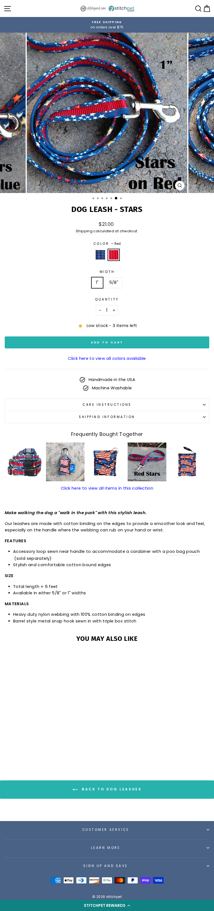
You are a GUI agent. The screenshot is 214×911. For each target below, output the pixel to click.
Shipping (84, 231)
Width (107, 272)
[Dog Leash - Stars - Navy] (41, 746)
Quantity (107, 299)
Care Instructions (107, 404)
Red (113, 254)
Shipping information (107, 417)
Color (107, 243)
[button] (107, 905)
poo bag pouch (183, 551)
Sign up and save (105, 866)
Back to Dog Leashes (111, 789)
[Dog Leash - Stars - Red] (47, 746)
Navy (100, 254)
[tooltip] (24, 461)
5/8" (113, 282)
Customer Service (105, 829)
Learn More (105, 848)
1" (97, 282)
